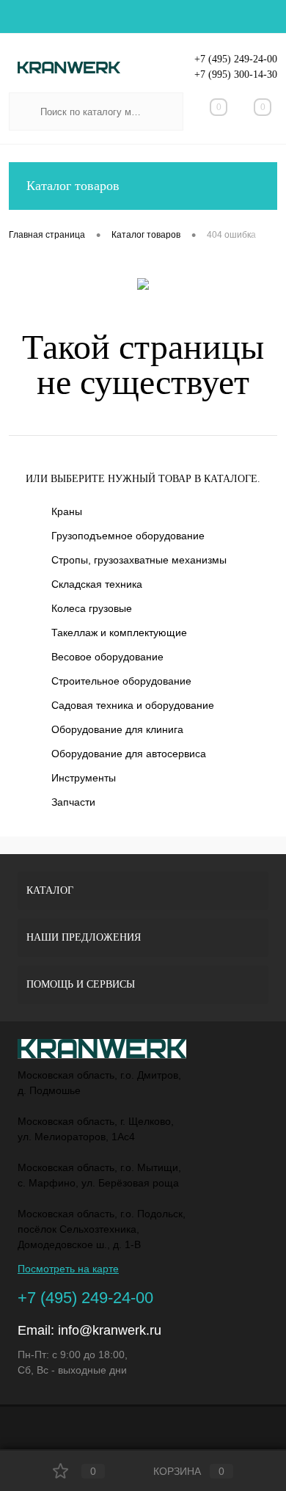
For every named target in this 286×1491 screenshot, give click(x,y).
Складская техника (96, 584)
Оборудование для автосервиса (128, 753)
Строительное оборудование (121, 681)
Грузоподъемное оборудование (128, 536)
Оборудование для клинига (117, 729)
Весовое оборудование (107, 657)
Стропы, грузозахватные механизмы (139, 560)
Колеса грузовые (91, 608)
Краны (66, 511)
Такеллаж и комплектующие (119, 632)
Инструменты (83, 778)
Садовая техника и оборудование (132, 705)
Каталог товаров (73, 185)
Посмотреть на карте (68, 1269)
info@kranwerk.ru (109, 1330)
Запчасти (73, 802)
